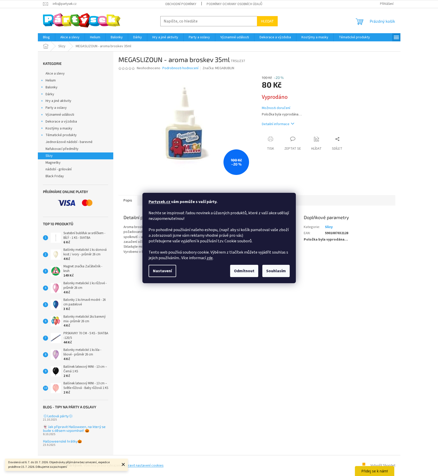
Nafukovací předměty (62, 148)
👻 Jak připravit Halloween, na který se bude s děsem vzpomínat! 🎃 (74, 429)
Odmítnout (244, 271)
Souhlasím (276, 271)
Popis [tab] (127, 200)
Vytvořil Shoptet (382, 465)
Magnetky (53, 162)
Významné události (60, 114)
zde (210, 258)
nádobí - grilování (59, 169)
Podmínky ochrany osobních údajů (234, 4)
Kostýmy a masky (59, 128)
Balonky (52, 87)
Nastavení (162, 271)
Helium (51, 80)
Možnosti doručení (276, 108)
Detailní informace (275, 124)
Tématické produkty (61, 135)
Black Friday (55, 176)
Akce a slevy (55, 73)
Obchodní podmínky (180, 4)
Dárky (50, 94)
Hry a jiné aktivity (58, 100)
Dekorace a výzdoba (61, 121)
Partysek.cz (160, 202)
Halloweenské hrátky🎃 (62, 441)
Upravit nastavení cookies (144, 465)
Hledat (267, 21)
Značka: (218, 68)
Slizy (49, 155)
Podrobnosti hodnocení (180, 68)
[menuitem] (46, 37)
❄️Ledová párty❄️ (58, 416)
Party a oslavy (56, 107)
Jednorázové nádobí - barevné (69, 142)
